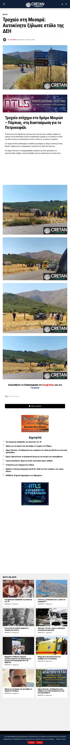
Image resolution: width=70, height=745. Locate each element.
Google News (49, 384)
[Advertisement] (35, 169)
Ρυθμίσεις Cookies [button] (61, 739)
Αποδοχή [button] (39, 742)
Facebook (35, 387)
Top (13, 396)
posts (9, 396)
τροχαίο (17, 396)
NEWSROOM (13, 39)
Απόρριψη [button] (31, 742)
